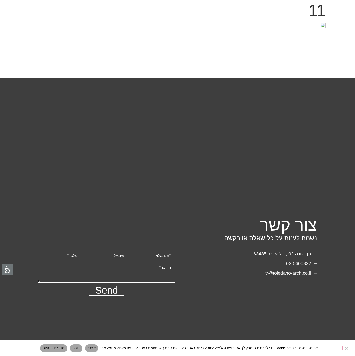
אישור (92, 348)
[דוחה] (346, 348)
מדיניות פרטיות (54, 348)
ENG (336, 12)
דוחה (76, 348)
